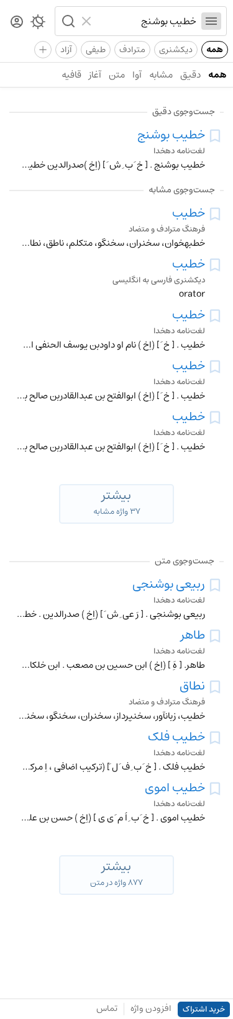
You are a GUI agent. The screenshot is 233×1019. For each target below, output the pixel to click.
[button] (67, 21)
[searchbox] (146, 21)
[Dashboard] (16, 22)
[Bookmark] (215, 136)
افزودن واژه (150, 1008)
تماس (106, 1008)
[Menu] (211, 21)
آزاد (66, 49)
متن (117, 74)
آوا (137, 74)
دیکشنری (176, 49)
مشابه (161, 74)
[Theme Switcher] (37, 24)
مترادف (132, 49)
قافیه (71, 74)
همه (214, 49)
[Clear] (88, 21)
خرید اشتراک (204, 1009)
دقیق (190, 74)
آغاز (95, 74)
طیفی (96, 49)
